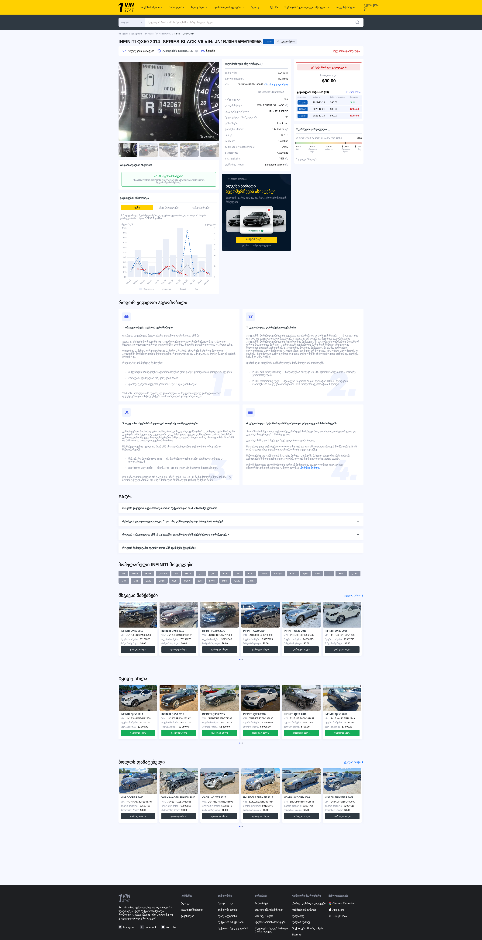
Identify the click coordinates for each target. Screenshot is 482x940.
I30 (123, 573)
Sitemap (296, 934)
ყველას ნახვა (353, 92)
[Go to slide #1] (128, 150)
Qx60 (148, 580)
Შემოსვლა (371, 4)
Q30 (305, 573)
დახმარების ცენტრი (304, 909)
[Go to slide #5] (209, 150)
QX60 (237, 580)
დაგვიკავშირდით (192, 909)
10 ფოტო (209, 137)
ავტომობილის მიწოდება (270, 922)
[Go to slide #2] (148, 150)
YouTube (171, 927)
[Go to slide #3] (168, 150)
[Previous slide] (123, 98)
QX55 (162, 580)
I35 (176, 573)
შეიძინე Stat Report (273, 92)
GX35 (264, 573)
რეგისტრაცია (345, 7)
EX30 (225, 573)
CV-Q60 (278, 573)
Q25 (174, 580)
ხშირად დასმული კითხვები (308, 903)
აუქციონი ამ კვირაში (230, 922)
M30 (317, 573)
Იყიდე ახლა (226, 903)
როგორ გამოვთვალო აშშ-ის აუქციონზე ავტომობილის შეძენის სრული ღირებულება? (175, 534)
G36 (238, 573)
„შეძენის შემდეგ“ (310, 467)
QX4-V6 (163, 573)
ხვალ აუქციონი (227, 915)
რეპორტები (262, 903)
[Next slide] (213, 98)
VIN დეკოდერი (264, 915)
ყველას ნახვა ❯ (353, 595)
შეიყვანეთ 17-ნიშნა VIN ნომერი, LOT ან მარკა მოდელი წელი (180, 22)
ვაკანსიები (187, 915)
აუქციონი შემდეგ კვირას (233, 928)
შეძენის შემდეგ (301, 922)
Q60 (213, 573)
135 (200, 580)
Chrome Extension (343, 903)
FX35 (135, 573)
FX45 (212, 580)
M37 (124, 580)
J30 (329, 573)
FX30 (250, 573)
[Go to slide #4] (189, 150)
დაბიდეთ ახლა (138, 649)
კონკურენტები (200, 207)
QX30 (354, 573)
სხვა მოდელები (168, 207)
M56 (224, 580)
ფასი (137, 207)
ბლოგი (256, 7)
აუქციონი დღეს (227, 909)
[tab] (239, 659)
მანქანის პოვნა (254, 239)
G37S (251, 580)
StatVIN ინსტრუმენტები (269, 909)
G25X (148, 573)
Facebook (151, 927)
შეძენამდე (298, 915)
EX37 (293, 573)
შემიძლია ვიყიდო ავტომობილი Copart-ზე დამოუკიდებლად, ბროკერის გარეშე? (172, 521)
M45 (136, 580)
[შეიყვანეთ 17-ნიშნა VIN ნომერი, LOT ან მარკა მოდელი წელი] (357, 22)
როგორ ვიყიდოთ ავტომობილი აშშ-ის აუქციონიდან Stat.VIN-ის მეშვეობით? (170, 508)
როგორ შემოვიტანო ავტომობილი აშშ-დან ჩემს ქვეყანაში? (159, 547)
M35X (187, 580)
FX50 (341, 573)
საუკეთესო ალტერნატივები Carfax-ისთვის (272, 930)
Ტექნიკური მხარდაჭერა (308, 928)
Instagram (129, 927)
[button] (132, 22)
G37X (188, 573)
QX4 (201, 573)
